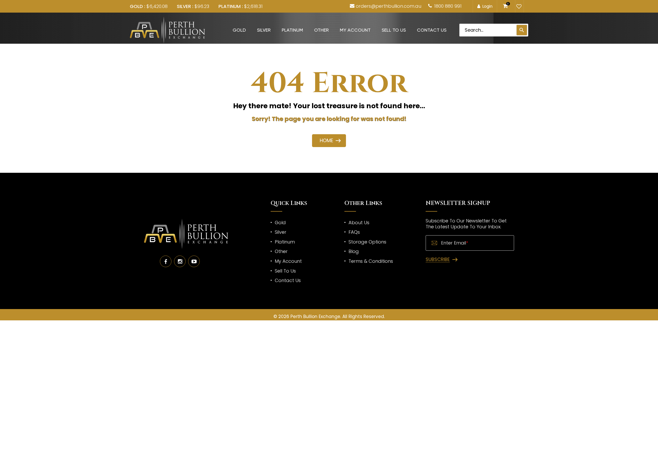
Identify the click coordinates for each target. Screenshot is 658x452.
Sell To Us (394, 30)
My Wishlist (518, 6)
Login (487, 6)
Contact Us (431, 30)
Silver (264, 30)
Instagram (180, 261)
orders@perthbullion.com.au (388, 6)
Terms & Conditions (371, 261)
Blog (354, 251)
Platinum (292, 30)
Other (321, 30)
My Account (355, 30)
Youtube (194, 261)
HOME (326, 140)
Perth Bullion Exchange (315, 316)
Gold (239, 30)
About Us (359, 222)
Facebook (165, 261)
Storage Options (367, 242)
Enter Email (454, 243)
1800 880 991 (448, 6)
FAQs (354, 232)
